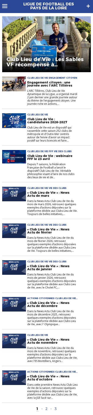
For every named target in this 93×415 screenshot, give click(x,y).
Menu (6, 6)
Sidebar (88, 6)
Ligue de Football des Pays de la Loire (48, 6)
